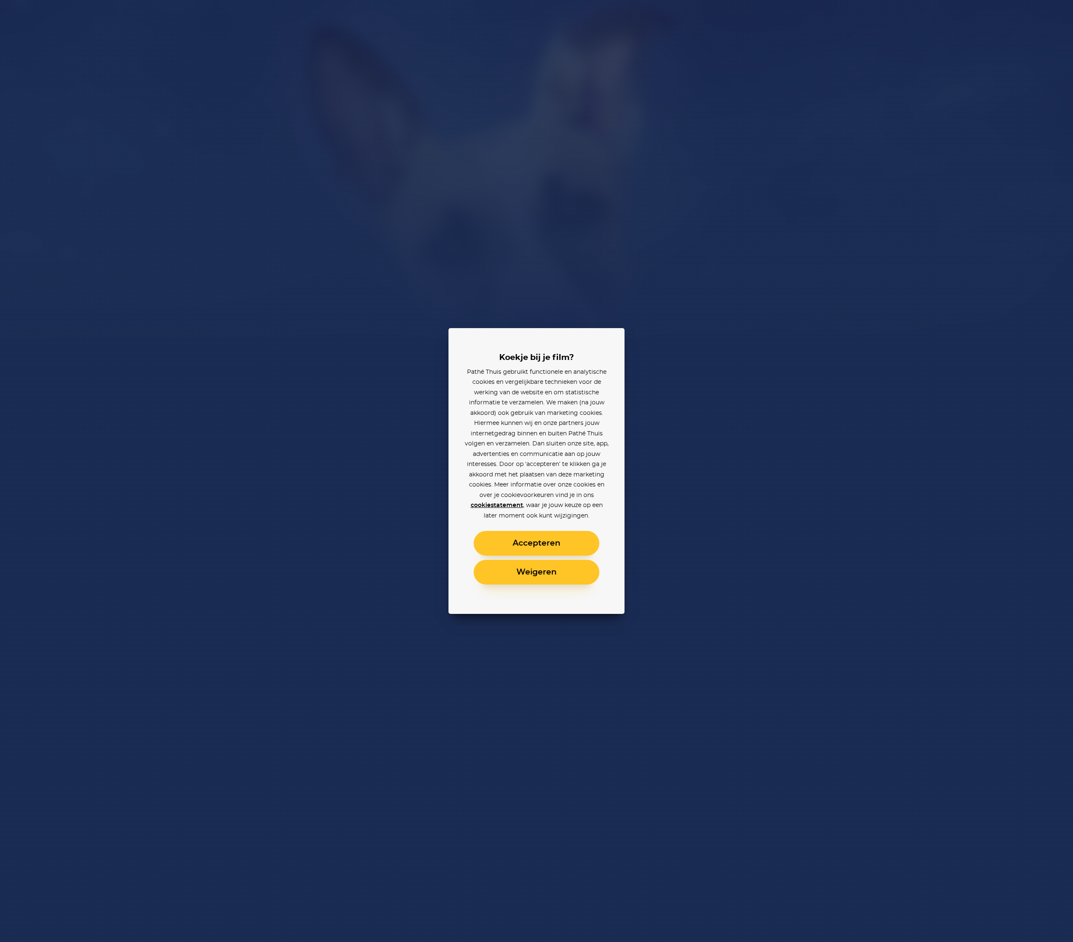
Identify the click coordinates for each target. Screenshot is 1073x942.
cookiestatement (497, 505)
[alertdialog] (536, 471)
